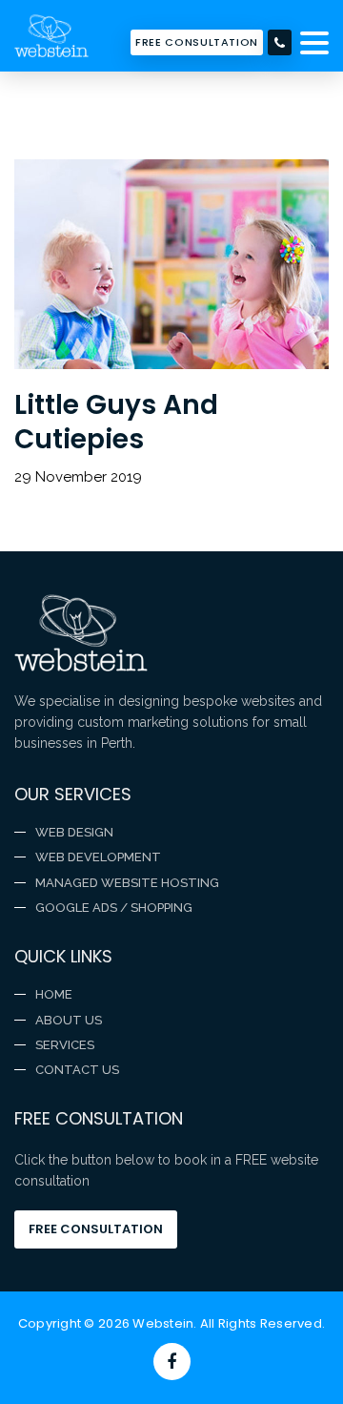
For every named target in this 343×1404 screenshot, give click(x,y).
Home (53, 994)
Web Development (98, 857)
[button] (314, 44)
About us (68, 1020)
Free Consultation (96, 1229)
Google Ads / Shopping (113, 907)
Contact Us (77, 1070)
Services (64, 1045)
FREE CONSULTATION (196, 42)
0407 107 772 (280, 42)
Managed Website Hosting (127, 883)
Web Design (74, 832)
